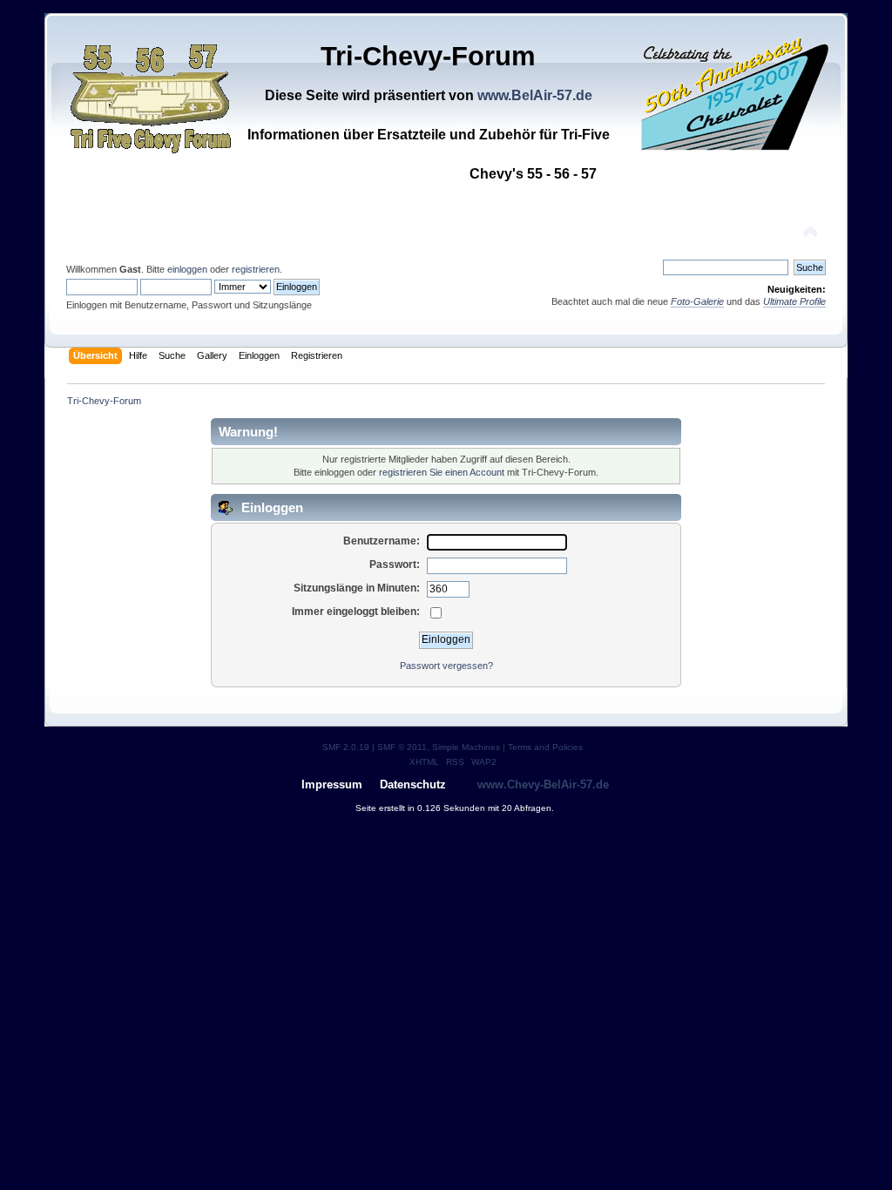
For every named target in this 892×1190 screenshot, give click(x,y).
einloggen (187, 269)
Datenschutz (413, 784)
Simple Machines (466, 747)
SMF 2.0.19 (345, 747)
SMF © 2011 (402, 747)
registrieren (256, 269)
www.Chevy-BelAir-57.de (543, 784)
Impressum (331, 784)
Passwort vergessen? (446, 665)
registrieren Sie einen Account (441, 472)
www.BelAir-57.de (534, 95)
